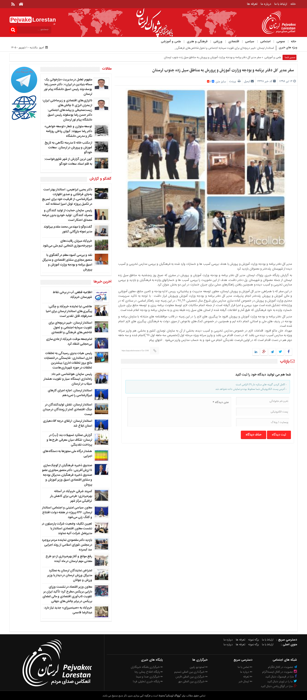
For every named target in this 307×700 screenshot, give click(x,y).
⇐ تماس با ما (245, 667)
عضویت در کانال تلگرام (281, 667)
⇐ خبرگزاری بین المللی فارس (192, 676)
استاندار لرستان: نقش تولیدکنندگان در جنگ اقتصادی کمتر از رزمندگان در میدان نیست (67, 409)
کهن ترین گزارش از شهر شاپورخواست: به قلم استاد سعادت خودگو (68, 162)
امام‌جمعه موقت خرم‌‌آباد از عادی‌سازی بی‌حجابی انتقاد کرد (69, 342)
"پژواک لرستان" (173, 695)
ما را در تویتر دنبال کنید (280, 681)
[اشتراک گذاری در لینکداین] (256, 352)
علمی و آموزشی (171, 41)
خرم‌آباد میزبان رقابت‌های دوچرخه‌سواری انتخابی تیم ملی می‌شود (67, 243)
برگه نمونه (253, 639)
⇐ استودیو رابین (199, 667)
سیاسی (249, 41)
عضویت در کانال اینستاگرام (278, 672)
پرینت (233, 81)
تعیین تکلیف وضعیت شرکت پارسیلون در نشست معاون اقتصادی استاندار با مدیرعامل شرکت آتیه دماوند (67, 528)
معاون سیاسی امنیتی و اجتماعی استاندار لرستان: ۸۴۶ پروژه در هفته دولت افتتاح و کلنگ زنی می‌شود (67, 512)
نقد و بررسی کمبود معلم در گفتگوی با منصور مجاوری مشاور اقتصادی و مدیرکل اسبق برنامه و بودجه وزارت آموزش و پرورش (67, 262)
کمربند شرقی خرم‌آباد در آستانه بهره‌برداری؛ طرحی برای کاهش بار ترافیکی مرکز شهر (71, 496)
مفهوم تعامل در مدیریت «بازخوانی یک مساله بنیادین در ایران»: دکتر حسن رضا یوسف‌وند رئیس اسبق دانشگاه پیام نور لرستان (68, 87)
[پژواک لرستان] (57, 687)
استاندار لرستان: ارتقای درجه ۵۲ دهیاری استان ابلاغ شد (67, 423)
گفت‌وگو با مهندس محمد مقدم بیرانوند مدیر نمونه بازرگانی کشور (68, 229)
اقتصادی (233, 41)
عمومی (281, 41)
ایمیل (247, 81)
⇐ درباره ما (246, 672)
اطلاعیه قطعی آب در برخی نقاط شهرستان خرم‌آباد (72, 295)
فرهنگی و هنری (197, 41)
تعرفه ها (252, 4)
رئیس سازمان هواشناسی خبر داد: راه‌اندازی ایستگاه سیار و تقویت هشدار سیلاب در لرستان (68, 379)
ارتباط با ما (280, 4)
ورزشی (217, 41)
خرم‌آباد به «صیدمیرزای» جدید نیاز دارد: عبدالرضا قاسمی (68, 610)
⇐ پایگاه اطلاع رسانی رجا (149, 672)
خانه (293, 4)
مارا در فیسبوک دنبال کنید (280, 676)
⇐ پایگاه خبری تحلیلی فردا (148, 681)
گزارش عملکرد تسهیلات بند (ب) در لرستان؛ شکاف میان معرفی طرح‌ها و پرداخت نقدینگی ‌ (69, 440)
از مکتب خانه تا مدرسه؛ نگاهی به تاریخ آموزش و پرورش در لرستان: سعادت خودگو (68, 147)
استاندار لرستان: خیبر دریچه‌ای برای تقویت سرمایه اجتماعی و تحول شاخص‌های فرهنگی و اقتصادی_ (217, 48)
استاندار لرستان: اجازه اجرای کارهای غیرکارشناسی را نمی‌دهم (70, 393)
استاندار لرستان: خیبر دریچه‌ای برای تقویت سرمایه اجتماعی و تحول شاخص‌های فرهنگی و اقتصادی (70, 327)
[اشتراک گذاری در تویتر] (280, 352)
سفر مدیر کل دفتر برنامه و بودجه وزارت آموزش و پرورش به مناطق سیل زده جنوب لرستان (223, 70)
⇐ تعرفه (247, 676)
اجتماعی (265, 41)
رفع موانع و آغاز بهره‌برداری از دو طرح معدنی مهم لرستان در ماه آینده (69, 559)
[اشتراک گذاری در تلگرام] (272, 352)
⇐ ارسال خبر (245, 681)
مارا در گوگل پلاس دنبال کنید (277, 686)
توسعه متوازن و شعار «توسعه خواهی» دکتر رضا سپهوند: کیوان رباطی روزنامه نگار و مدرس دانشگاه (68, 131)
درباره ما (266, 4)
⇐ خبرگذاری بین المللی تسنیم (191, 672)
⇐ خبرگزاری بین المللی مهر (193, 681)
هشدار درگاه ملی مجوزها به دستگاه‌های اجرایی (67, 454)
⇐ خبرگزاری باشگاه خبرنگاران (147, 667)
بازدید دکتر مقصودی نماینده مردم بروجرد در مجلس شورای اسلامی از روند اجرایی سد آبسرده (67, 544)
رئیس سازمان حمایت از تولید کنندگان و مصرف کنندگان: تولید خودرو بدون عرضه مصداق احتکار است (67, 215)
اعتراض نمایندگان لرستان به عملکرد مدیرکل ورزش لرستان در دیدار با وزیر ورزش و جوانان (69, 575)
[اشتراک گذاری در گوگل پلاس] (264, 352)
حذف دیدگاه (253, 434)
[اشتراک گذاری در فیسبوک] (288, 352)
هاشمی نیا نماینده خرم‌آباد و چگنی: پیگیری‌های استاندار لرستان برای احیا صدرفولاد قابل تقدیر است (69, 311)
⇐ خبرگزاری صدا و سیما (149, 676)
